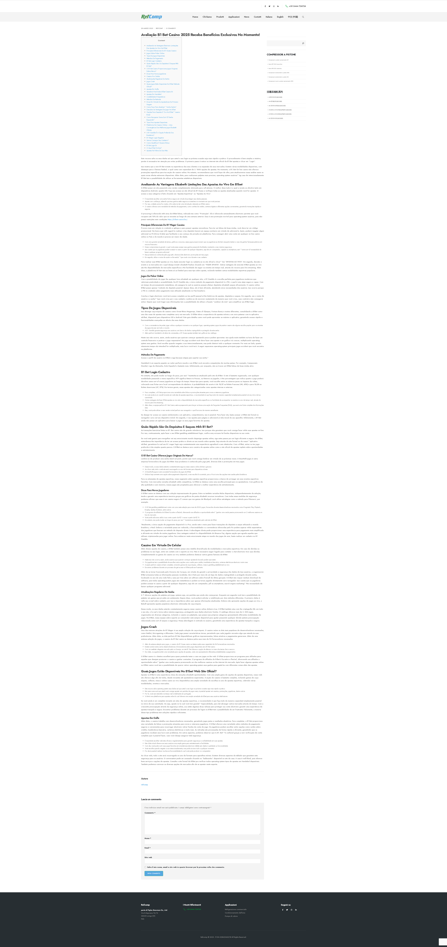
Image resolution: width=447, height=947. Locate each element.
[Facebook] (265, 6)
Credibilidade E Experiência (156, 97)
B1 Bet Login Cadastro (154, 61)
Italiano (269, 16)
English (280, 16)
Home (195, 16)
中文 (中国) (293, 16)
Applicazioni (233, 16)
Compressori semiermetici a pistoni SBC (279, 73)
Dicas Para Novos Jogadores (156, 74)
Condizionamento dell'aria (235, 913)
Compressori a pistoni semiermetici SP (278, 60)
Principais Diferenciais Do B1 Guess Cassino (161, 51)
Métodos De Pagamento (155, 58)
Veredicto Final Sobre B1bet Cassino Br (160, 92)
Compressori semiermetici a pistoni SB (279, 77)
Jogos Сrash (151, 81)
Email (148, 848)
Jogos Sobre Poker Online (155, 53)
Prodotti (220, 16)
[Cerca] (303, 43)
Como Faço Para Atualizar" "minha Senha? (161, 107)
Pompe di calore (231, 916)
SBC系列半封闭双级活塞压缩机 (277, 106)
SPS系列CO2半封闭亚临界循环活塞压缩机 (280, 110)
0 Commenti (171, 28)
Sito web (148, 857)
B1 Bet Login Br (152, 145)
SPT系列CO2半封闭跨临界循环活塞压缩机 (280, 114)
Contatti (257, 16)
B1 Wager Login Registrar (155, 138)
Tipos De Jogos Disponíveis (156, 56)
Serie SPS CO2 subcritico (275, 68)
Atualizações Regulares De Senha (158, 79)
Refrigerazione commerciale (235, 909)
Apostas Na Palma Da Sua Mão (157, 150)
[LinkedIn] (278, 6)
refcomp (159, 28)
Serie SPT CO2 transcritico (275, 64)
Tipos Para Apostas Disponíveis (157, 122)
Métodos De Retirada (154, 99)
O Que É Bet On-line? (154, 148)
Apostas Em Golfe (153, 89)
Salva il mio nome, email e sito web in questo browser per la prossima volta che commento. (185, 867)
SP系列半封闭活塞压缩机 (275, 97)
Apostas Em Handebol (154, 94)
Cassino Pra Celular (153, 76)
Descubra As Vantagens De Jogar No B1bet (161, 109)
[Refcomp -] (151, 17)
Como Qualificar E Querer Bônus (158, 143)
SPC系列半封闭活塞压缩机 (276, 118)
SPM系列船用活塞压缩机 (275, 101)
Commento (150, 813)
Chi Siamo (207, 16)
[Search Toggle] (303, 17)
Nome (148, 838)
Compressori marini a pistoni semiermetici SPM (281, 81)
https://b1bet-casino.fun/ (177, 219)
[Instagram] (273, 6)
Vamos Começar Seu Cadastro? (158, 140)
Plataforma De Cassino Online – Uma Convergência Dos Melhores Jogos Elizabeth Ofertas (161, 127)
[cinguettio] (269, 6)
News (246, 16)
